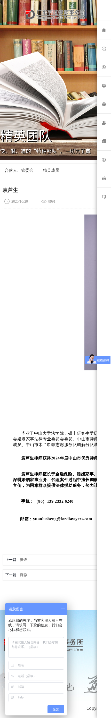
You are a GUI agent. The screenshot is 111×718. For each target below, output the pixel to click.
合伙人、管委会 (19, 170)
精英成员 (51, 170)
